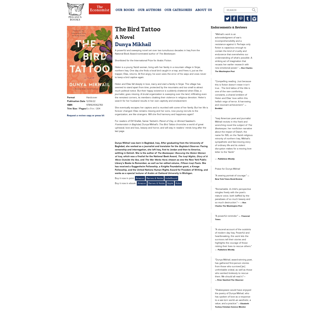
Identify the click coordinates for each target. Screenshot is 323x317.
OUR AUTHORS (149, 10)
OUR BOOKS (125, 10)
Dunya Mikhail (133, 44)
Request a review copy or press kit (85, 115)
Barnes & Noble (155, 178)
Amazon (140, 178)
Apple (170, 183)
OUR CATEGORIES (178, 10)
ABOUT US (203, 10)
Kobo (178, 183)
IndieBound (171, 178)
